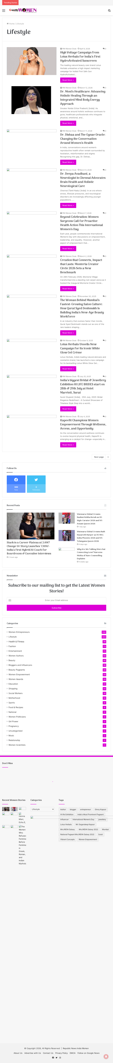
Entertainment (15, 651)
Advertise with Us (32, 1053)
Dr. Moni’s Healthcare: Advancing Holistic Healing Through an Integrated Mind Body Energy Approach (82, 97)
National (12, 712)
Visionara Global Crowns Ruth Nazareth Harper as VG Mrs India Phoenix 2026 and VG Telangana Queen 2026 (91, 536)
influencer (64, 819)
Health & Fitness (16, 641)
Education (13, 684)
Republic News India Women (76, 1048)
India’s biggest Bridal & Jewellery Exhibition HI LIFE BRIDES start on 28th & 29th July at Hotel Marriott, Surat (83, 386)
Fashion (12, 646)
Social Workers (16, 693)
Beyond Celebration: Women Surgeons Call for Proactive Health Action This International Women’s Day (81, 223)
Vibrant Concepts (67, 839)
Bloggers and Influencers (20, 665)
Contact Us (48, 1053)
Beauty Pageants (17, 670)
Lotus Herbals (66, 824)
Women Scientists (17, 745)
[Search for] (109, 11)
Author (63, 809)
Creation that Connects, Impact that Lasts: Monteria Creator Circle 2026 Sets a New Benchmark (81, 266)
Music (11, 735)
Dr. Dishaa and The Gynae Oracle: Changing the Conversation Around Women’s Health (82, 139)
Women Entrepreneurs (19, 632)
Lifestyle (13, 637)
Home (12, 23)
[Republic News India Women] (23, 10)
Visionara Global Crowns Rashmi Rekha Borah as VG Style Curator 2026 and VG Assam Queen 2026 (89, 519)
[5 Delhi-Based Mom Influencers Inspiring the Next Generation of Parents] (14, 814)
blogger (73, 809)
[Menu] (3, 11)
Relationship (14, 740)
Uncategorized (15, 731)
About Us (18, 1053)
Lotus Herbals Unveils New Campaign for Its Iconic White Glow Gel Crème (80, 348)
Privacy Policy (61, 1053)
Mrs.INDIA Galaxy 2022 (88, 829)
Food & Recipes (16, 707)
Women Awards (16, 679)
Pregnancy (14, 726)
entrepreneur (85, 809)
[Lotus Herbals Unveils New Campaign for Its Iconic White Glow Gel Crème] (31, 353)
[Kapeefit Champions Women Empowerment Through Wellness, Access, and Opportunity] (31, 429)
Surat (100, 834)
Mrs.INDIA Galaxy (67, 829)
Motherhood (14, 698)
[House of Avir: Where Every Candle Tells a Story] (14, 827)
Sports (12, 702)
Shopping (13, 688)
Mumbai (105, 829)
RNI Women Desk (69, 49)
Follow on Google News (88, 1053)
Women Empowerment (19, 674)
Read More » (68, 80)
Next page (99, 457)
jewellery (102, 819)
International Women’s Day (83, 819)
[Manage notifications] (106, 1056)
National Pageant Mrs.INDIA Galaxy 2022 (77, 834)
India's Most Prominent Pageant (91, 814)
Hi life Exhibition (66, 814)
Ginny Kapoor (100, 809)
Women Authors (16, 656)
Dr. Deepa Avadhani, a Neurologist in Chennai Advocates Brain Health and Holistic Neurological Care (83, 180)
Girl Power (13, 721)
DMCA (72, 1053)
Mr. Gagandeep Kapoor (85, 824)
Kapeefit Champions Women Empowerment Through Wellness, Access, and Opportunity (83, 424)
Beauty (12, 660)
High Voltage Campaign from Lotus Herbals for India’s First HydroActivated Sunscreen (80, 56)
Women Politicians (17, 717)
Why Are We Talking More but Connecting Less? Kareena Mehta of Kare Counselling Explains (91, 554)
